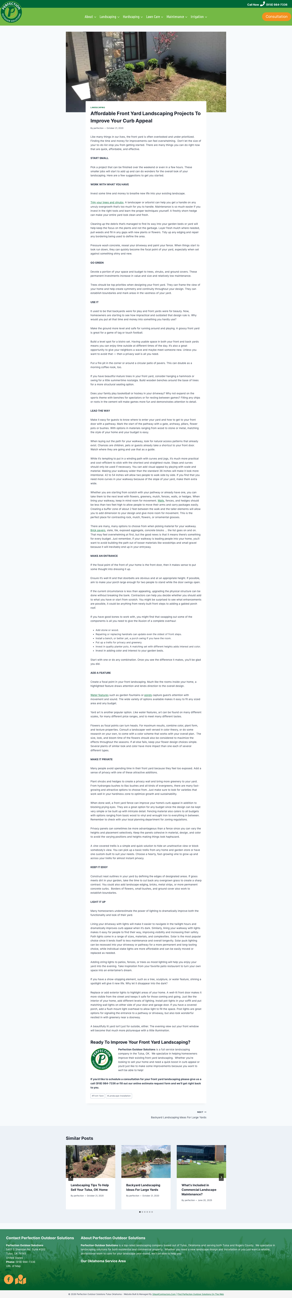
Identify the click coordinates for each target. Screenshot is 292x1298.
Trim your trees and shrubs (106, 202)
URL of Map (13, 1266)
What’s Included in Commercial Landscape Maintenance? (199, 1189)
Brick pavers (97, 530)
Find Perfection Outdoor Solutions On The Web (200, 1294)
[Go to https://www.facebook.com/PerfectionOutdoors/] (9, 1280)
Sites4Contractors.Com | (164, 1294)
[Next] (221, 1177)
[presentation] (90, 1161)
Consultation (277, 16)
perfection (99, 128)
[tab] (140, 1212)
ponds (148, 695)
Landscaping (97, 107)
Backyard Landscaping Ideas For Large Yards (178, 1115)
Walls (161, 500)
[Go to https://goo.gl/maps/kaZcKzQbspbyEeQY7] (20, 1279)
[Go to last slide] (70, 1177)
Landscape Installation (119, 1096)
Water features (99, 695)
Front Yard (97, 1096)
